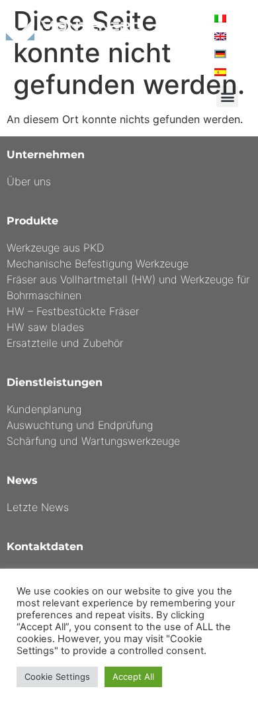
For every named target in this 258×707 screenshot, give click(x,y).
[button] (227, 96)
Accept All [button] (133, 676)
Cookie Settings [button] (57, 676)
